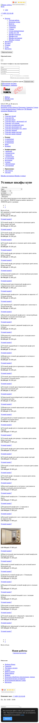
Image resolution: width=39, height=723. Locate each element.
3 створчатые (9, 141)
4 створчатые (9, 142)
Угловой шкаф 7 (6, 435)
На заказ (7, 43)
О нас (7, 47)
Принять (7, 718)
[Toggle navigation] (1, 15)
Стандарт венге (10, 119)
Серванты (12, 27)
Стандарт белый (10, 116)
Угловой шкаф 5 (6, 219)
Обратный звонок (7, 52)
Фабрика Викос (10, 664)
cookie (22, 715)
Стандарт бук (9, 118)
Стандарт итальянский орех (14, 125)
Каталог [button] (7, 18)
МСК (2, 6)
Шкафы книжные (15, 34)
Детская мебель (14, 20)
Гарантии (8, 666)
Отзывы (7, 45)
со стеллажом (9, 158)
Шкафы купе (13, 36)
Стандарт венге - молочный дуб (16, 121)
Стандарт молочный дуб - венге (16, 128)
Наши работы (9, 673)
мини (6, 144)
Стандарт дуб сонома (12, 123)
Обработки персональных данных (19, 77)
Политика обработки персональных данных (20, 677)
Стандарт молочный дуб (13, 127)
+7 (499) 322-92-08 (7, 13)
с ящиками (8, 151)
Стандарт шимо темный (13, 134)
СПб (6, 10)
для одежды (9, 171)
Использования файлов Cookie (15, 680)
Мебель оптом (9, 671)
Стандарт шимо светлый (13, 132)
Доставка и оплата (11, 668)
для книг (8, 172)
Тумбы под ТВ (14, 33)
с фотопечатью (10, 164)
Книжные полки (14, 22)
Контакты (8, 49)
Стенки (11, 29)
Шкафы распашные (15, 38)
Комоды (11, 24)
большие (8, 146)
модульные (8, 160)
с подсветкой (9, 165)
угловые (7, 162)
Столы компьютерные (16, 31)
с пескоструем (9, 153)
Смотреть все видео (19, 653)
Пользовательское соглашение (15, 679)
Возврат (7, 675)
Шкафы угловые (14, 40)
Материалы (9, 41)
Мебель (7, 97)
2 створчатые (9, 139)
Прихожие (12, 25)
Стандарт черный (11, 130)
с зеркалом (8, 155)
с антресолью (9, 156)
